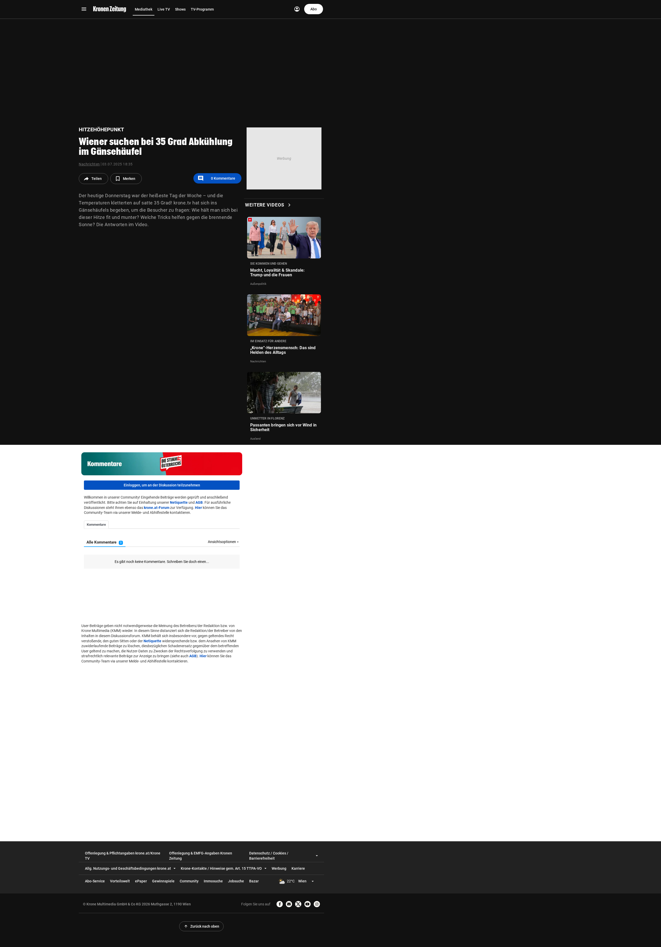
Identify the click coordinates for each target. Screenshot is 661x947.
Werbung (279, 868)
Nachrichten (89, 164)
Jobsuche (236, 881)
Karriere (298, 868)
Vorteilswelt (120, 881)
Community (189, 881)
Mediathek (143, 9)
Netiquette (179, 502)
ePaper (141, 881)
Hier (198, 508)
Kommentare (216, 178)
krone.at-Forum (156, 508)
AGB (199, 502)
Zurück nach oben (201, 926)
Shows (180, 9)
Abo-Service (95, 881)
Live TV (164, 9)
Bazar (254, 881)
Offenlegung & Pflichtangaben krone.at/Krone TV (122, 855)
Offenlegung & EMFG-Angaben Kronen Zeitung (200, 855)
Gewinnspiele (163, 881)
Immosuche (213, 881)
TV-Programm (202, 9)
